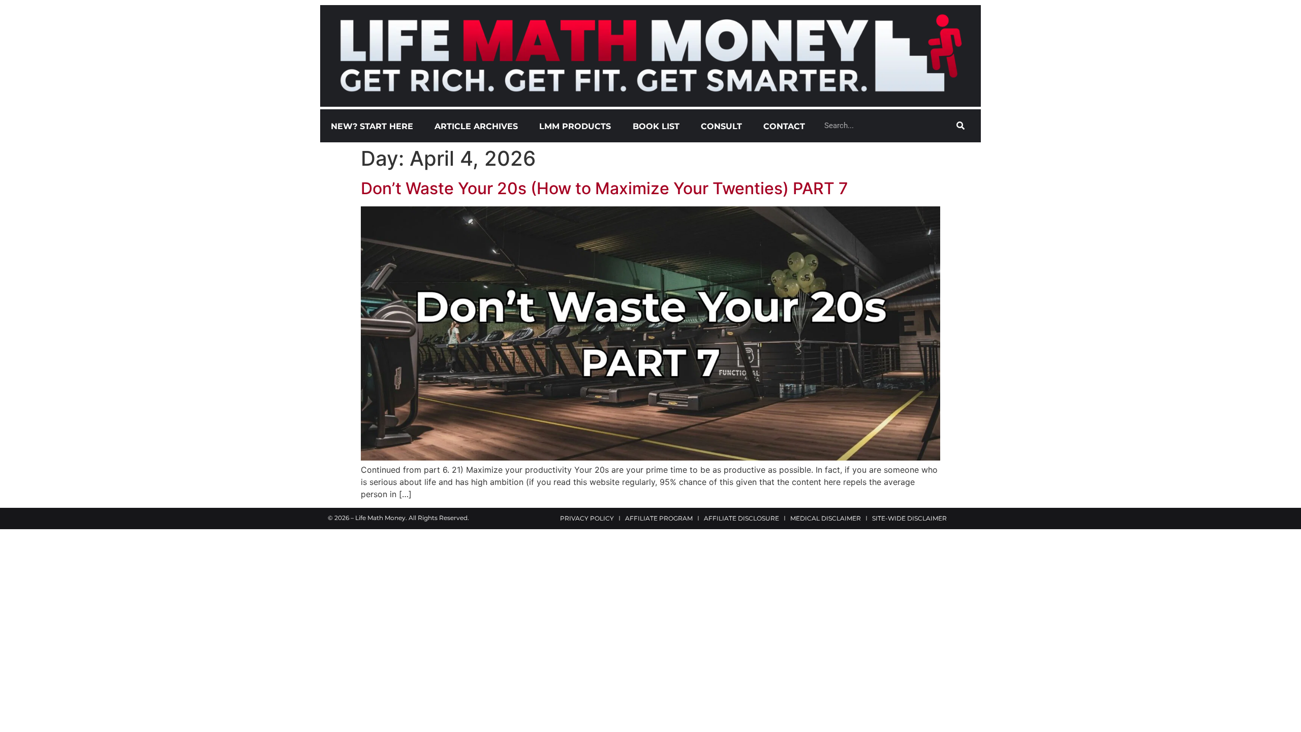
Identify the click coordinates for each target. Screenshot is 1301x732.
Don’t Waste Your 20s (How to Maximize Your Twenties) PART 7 (604, 188)
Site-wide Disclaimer (909, 518)
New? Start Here (372, 126)
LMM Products (575, 126)
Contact (784, 126)
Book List (656, 126)
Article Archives (476, 126)
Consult (721, 126)
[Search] (960, 125)
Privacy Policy (587, 518)
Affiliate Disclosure (741, 518)
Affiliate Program (659, 518)
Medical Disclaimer (825, 518)
